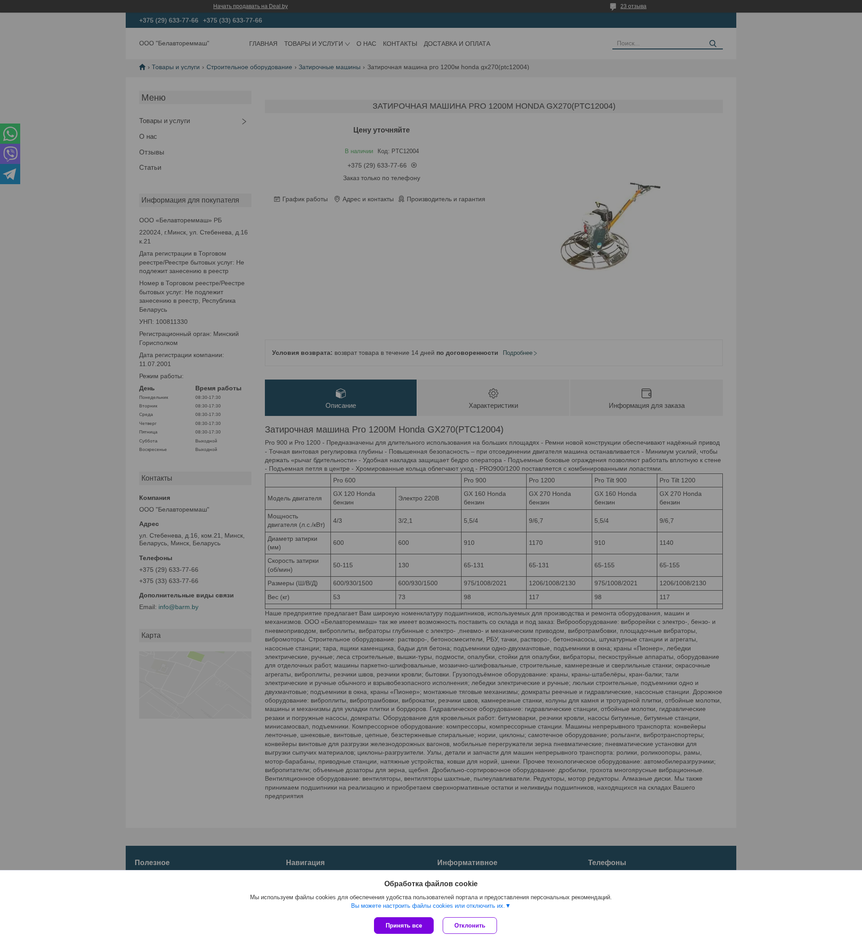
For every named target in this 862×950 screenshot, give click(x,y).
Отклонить (469, 925)
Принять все (404, 925)
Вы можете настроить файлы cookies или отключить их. (428, 905)
